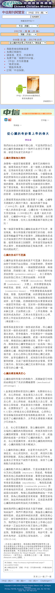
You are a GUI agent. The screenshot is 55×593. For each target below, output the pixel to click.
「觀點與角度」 (15, 67)
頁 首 (35, 576)
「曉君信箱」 (14, 64)
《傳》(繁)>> (20, 581)
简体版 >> (18, 125)
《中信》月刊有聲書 (18, 61)
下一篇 (48, 576)
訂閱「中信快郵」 (16, 70)
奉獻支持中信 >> (27, 21)
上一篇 (41, 576)
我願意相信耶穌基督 (18, 49)
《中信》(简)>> (7, 581)
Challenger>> (46, 581)
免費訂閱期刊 (14, 52)
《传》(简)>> (33, 581)
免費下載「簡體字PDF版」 (21, 58)
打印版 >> (45, 120)
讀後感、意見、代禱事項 (20, 55)
